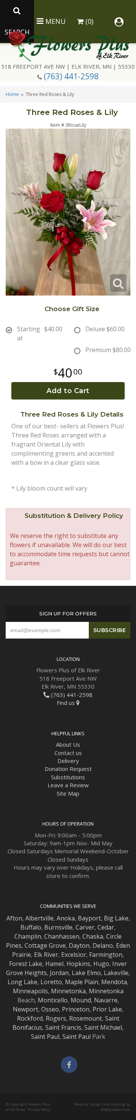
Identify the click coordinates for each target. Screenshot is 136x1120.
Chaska (92, 936)
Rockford (30, 1018)
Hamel (54, 964)
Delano (103, 945)
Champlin (27, 936)
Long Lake (22, 982)
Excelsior (73, 954)
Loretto (51, 982)
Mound (81, 1000)
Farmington (105, 954)
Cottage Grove (45, 945)
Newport (25, 1009)
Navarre (105, 1000)
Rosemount (85, 1018)
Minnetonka (68, 991)
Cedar (105, 927)
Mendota (114, 982)
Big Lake (116, 918)
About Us (68, 744)
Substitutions (68, 777)
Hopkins (78, 964)
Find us (66, 702)
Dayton (79, 945)
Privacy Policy (39, 1109)
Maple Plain (81, 982)
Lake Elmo (86, 973)
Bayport (89, 918)
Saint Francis (63, 1027)
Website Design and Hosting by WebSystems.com (102, 1107)
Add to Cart (68, 391)
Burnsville (58, 927)
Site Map (68, 793)
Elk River (46, 954)
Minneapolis (30, 991)
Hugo (101, 964)
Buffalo (30, 927)
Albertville (39, 918)
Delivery (68, 760)
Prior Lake (107, 1009)
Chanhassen (61, 936)
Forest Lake (25, 964)
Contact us (68, 753)
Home (12, 94)
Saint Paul (45, 1036)
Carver (85, 927)
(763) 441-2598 (71, 76)
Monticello (53, 1000)
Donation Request (68, 768)
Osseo (50, 1009)
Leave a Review (68, 785)
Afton (14, 918)
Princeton (76, 1009)
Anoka (66, 918)
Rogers (56, 1018)
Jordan (59, 973)
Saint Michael (103, 1027)
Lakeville (116, 973)
